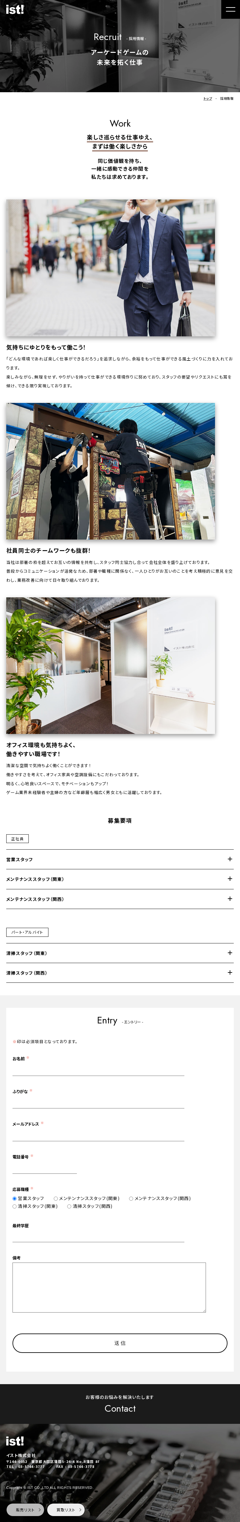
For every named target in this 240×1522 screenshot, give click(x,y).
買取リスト (66, 1509)
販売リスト (25, 1509)
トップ (207, 98)
